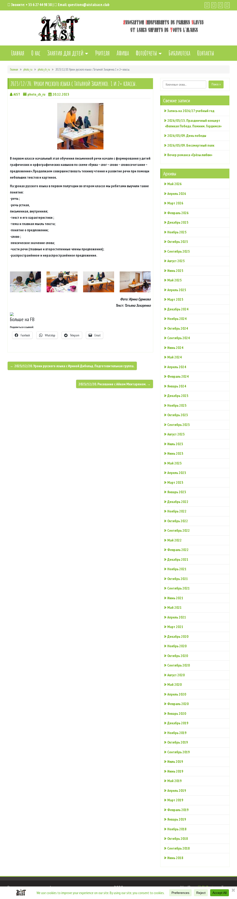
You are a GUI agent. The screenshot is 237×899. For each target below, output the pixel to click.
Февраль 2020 (178, 703)
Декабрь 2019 (177, 723)
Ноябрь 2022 (177, 511)
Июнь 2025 (175, 270)
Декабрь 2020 (177, 636)
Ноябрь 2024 (177, 318)
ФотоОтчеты (146, 53)
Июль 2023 (175, 443)
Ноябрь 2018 (177, 829)
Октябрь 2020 (177, 655)
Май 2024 (174, 357)
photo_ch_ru (44, 69)
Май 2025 (174, 280)
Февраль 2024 (178, 376)
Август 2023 (176, 434)
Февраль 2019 (178, 809)
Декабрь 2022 (177, 501)
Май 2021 (174, 607)
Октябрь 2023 (177, 414)
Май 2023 (174, 463)
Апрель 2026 (176, 193)
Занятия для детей (65, 53)
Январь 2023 (176, 492)
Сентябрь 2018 (178, 848)
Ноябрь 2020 (177, 646)
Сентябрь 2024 (178, 337)
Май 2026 (174, 183)
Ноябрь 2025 (177, 232)
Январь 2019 (176, 819)
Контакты (205, 53)
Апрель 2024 (176, 366)
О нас (35, 53)
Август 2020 (176, 675)
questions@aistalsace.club (88, 4)
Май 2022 (174, 540)
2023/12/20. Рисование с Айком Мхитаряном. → (114, 384)
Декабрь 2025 (177, 222)
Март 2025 (175, 299)
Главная (17, 53)
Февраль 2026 (178, 212)
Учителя (102, 53)
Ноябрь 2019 (177, 732)
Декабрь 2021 (177, 559)
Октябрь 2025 (177, 241)
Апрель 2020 (176, 694)
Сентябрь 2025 (178, 251)
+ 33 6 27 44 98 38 (39, 4)
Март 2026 (175, 203)
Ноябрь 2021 (177, 569)
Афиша (123, 53)
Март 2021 (175, 626)
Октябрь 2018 (177, 838)
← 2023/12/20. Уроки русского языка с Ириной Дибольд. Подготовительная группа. (72, 366)
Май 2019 (174, 780)
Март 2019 (175, 800)
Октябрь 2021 (177, 578)
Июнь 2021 (175, 598)
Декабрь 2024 (177, 309)
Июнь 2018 (175, 857)
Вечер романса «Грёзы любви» (189, 154)
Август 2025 (176, 260)
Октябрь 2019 (177, 742)
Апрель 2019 (176, 790)
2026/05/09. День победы (186, 135)
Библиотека (179, 53)
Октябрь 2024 (177, 328)
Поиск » (216, 84)
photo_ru (27, 69)
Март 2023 (175, 482)
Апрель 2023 (176, 472)
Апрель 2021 (176, 617)
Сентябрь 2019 (178, 752)
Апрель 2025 (176, 289)
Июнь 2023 (175, 453)
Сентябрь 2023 (178, 424)
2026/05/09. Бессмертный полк (190, 145)
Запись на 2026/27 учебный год (190, 110)
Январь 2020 (176, 713)
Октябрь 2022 (177, 521)
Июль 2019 (175, 761)
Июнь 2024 (175, 347)
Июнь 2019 (175, 771)
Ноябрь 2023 (177, 405)
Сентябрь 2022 (178, 530)
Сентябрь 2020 (178, 665)
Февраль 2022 (178, 549)
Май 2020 (174, 684)
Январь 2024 (176, 386)
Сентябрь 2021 (178, 588)
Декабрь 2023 (177, 395)
